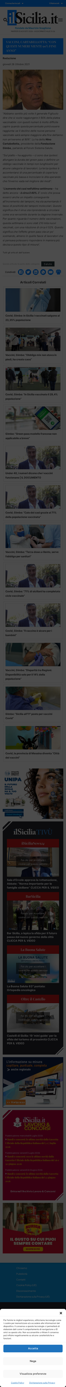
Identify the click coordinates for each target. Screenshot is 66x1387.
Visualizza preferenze (33, 1373)
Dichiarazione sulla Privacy (42, 1382)
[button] (61, 1313)
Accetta (33, 1348)
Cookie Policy (17, 1382)
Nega (33, 1361)
